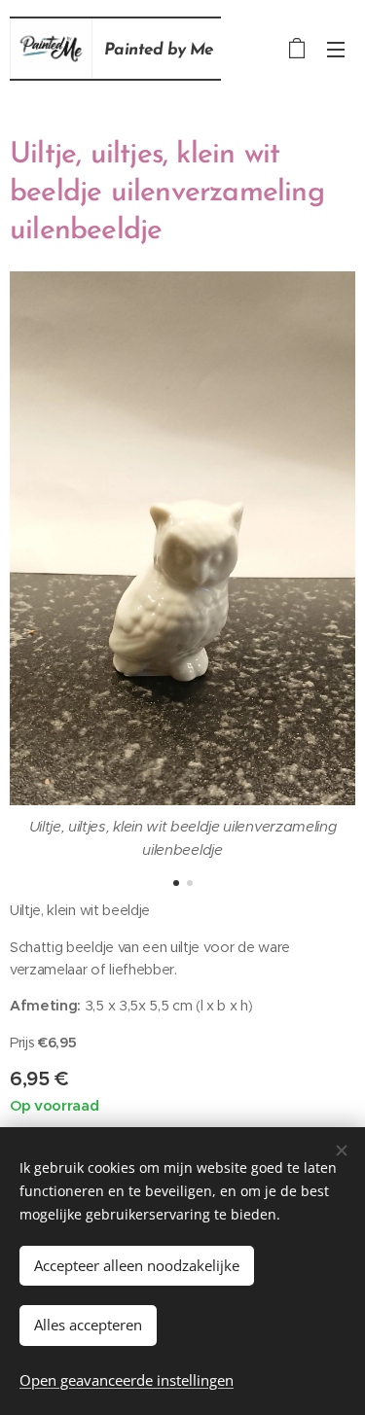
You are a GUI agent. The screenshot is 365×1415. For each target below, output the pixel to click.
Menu (335, 48)
